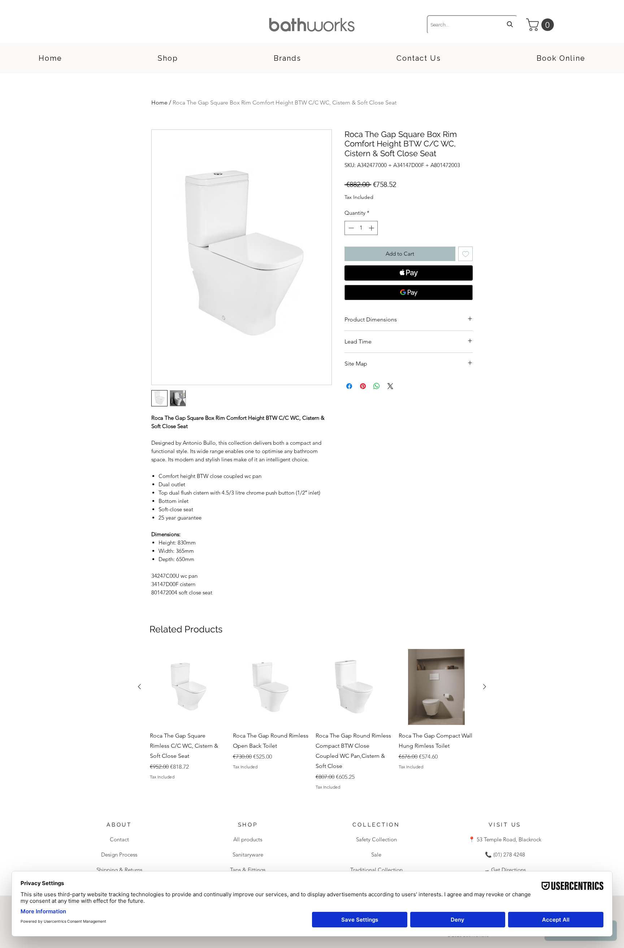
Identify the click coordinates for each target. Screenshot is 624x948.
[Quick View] (188, 687)
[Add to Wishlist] (465, 254)
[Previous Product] (139, 686)
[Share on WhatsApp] (376, 386)
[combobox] (472, 24)
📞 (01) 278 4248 (505, 854)
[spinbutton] (361, 228)
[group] (312, 719)
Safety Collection (376, 839)
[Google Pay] (408, 292)
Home (159, 102)
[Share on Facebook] (349, 386)
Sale (376, 854)
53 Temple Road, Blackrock (508, 839)
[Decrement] (350, 228)
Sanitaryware (248, 854)
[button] (541, 24)
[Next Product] (484, 686)
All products (247, 839)
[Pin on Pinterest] (363, 386)
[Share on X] (390, 386)
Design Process (119, 854)
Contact (119, 839)
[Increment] (372, 228)
